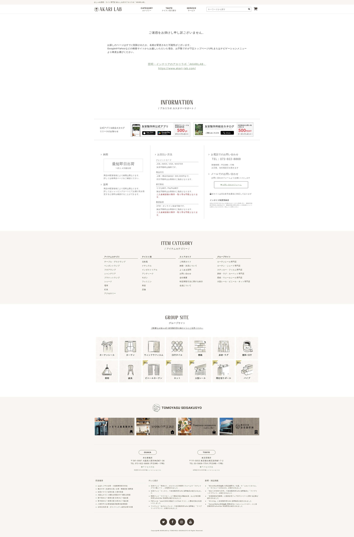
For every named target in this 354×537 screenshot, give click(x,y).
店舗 (144, 289)
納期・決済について (188, 266)
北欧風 (145, 262)
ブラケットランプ (112, 277)
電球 (106, 285)
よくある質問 (185, 270)
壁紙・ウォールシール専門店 (229, 277)
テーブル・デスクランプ (115, 262)
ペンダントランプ (112, 266)
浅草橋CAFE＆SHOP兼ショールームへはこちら (206, 470)
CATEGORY (147, 9)
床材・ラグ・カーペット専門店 (230, 273)
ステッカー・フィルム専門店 (229, 270)
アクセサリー (110, 293)
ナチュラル (147, 266)
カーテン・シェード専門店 (228, 266)
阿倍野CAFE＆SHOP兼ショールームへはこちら (147, 470)
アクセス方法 (148, 467)
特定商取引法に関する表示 (191, 281)
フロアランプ (110, 270)
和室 (144, 285)
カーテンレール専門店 (227, 262)
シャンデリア (110, 273)
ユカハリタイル (250, 486)
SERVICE (191, 9)
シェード (108, 281)
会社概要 (183, 277)
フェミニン (147, 281)
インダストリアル (150, 270)
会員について (185, 285)
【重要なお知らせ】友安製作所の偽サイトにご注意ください (177, 328)
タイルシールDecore (219, 488)
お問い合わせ (185, 273)
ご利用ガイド (185, 262)
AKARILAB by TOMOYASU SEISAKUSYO (174, 530)
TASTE (169, 9)
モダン (145, 277)
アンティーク (148, 273)
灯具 (106, 289)
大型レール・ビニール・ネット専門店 (233, 281)
